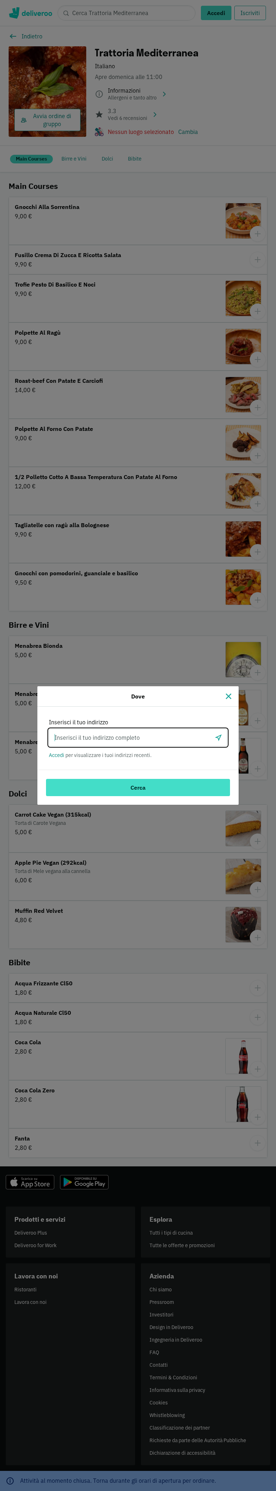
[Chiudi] (228, 696)
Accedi (56, 755)
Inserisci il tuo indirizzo (78, 722)
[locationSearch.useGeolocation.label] (218, 737)
